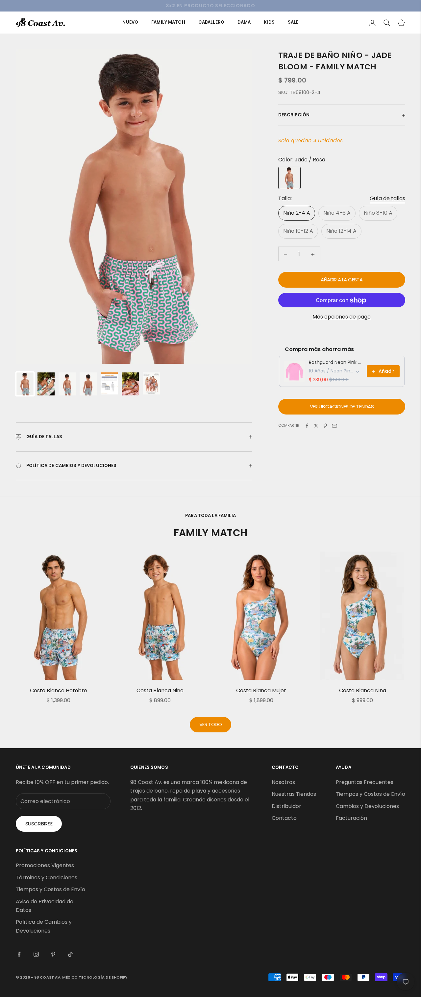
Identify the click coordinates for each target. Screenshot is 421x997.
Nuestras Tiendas (294, 794)
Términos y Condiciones (46, 877)
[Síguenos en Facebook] (19, 954)
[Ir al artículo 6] (130, 384)
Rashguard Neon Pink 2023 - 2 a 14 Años (336, 362)
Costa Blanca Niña (362, 690)
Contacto (284, 818)
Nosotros (283, 782)
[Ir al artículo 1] (25, 384)
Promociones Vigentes (45, 865)
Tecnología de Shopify (103, 977)
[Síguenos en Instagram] (36, 954)
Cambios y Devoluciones (367, 806)
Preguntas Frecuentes (364, 782)
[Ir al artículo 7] (151, 383)
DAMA (244, 22)
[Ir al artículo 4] (88, 384)
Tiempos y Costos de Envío (370, 794)
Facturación (351, 818)
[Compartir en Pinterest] (325, 425)
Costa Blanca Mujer (261, 690)
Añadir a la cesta (341, 279)
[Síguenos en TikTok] (70, 954)
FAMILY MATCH (168, 22)
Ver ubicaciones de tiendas (342, 406)
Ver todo (210, 724)
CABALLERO (211, 22)
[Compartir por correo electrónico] (334, 425)
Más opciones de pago (341, 317)
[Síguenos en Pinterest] (53, 954)
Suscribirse (38, 823)
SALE (293, 22)
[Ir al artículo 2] (46, 384)
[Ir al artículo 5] (109, 383)
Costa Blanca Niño (160, 690)
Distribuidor (286, 806)
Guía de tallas (387, 198)
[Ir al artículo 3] (67, 384)
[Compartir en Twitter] (316, 425)
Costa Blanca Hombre (58, 690)
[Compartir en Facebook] (307, 425)
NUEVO (130, 22)
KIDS (269, 22)
